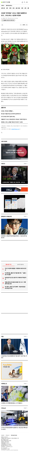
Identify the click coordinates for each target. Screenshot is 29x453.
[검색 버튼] (24, 2)
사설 (2, 336)
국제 (22, 8)
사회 (25, 8)
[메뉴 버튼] (27, 2)
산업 (13, 8)
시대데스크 (4, 383)
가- (21, 25)
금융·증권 (18, 8)
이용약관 (2, 435)
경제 (10, 8)
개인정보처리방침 (14, 435)
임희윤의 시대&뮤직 (6, 216)
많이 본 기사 (8, 264)
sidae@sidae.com (15, 129)
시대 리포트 (4, 141)
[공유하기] (22, 2)
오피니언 (3, 8)
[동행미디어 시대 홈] (5, 2)
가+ (27, 25)
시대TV (3, 163)
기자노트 (3, 408)
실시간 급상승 (20, 264)
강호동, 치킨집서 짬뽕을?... (7, 111)
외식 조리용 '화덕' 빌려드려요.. (8, 116)
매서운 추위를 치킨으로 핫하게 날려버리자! (11, 114)
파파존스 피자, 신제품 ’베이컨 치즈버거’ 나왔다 (12, 122)
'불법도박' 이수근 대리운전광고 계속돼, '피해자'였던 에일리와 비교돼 (14, 119)
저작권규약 (7, 435)
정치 (7, 8)
